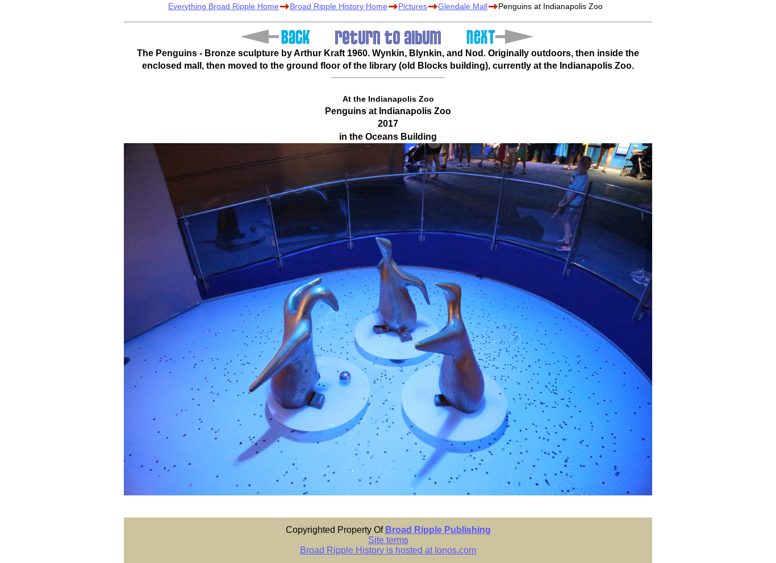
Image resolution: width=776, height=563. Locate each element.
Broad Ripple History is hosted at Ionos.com (388, 550)
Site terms (388, 540)
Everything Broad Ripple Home (223, 6)
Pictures (412, 6)
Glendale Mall (462, 6)
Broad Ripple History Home (338, 6)
